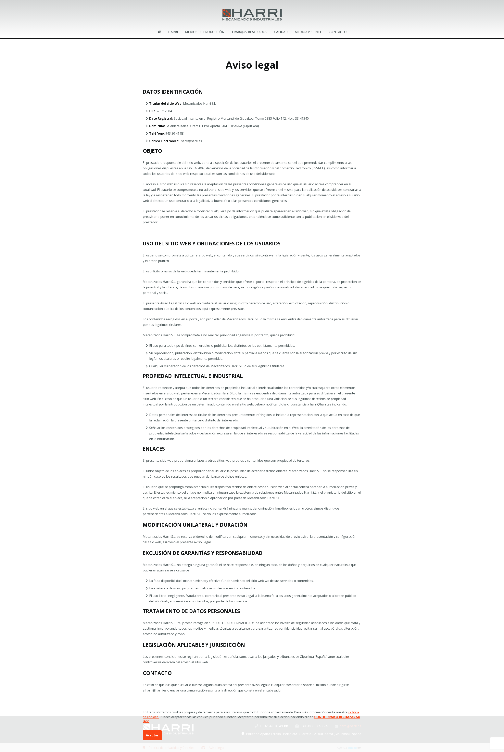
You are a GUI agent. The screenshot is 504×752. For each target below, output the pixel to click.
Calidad (281, 32)
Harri (173, 32)
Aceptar (152, 735)
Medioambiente (308, 32)
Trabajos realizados (249, 32)
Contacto (338, 32)
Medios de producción (204, 32)
